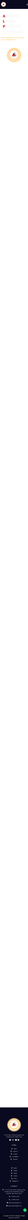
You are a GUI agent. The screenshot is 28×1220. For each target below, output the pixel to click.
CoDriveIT (16, 1217)
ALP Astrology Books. (22, 894)
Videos (15, 1173)
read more (7, 584)
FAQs (15, 1178)
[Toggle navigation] (26, 4)
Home (15, 1148)
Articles (15, 1170)
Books (15, 1168)
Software (15, 1159)
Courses (15, 1154)
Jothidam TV (15, 1181)
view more (21, 738)
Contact (15, 1176)
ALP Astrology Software (21, 726)
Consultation (15, 1156)
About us (15, 1151)
